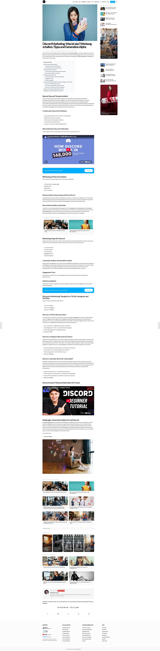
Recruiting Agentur (66, 638)
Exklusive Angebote (49, 80)
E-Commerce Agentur (86, 627)
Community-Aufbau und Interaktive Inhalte (54, 76)
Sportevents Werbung (86, 637)
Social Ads (104, 627)
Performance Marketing (87, 629)
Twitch (84, 98)
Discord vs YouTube (48, 377)
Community (59, 601)
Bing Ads (104, 638)
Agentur (52, 601)
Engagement (48, 253)
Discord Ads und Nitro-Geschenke (52, 73)
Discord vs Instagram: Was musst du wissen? (54, 85)
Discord (62, 124)
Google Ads (72, 208)
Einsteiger (48, 50)
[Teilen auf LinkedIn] (79, 614)
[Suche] (117, 2)
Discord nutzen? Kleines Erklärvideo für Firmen (54, 89)
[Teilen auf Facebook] (48, 614)
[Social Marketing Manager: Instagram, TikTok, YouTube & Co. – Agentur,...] (1, 325)
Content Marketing (66, 637)
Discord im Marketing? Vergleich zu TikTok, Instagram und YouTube (58, 82)
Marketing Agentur (66, 627)
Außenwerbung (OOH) (86, 638)
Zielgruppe (75, 317)
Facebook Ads (81, 208)
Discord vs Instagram (49, 353)
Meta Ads (89, 208)
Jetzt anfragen (89, 170)
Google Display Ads (106, 637)
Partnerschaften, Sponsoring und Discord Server (55, 71)
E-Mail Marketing (85, 631)
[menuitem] (73, 2)
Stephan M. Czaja (54, 592)
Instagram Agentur (66, 631)
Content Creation (65, 635)
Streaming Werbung (86, 635)
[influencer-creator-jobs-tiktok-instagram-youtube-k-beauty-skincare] (69, 22)
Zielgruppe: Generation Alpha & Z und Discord (53, 90)
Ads (49, 601)
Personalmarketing (66, 640)
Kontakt (83, 640)
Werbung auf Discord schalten (50, 69)
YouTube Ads (104, 633)
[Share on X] (58, 614)
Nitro (50, 211)
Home (44, 50)
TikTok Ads (104, 629)
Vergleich (87, 601)
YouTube (90, 56)
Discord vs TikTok (48, 331)
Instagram (83, 56)
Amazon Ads (104, 640)
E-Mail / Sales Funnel (86, 633)
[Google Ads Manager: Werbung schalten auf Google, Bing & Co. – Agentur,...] (159, 325)
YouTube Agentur (65, 633)
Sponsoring (56, 184)
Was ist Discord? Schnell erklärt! (50, 64)
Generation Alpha (73, 53)
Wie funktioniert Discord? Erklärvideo (53, 67)
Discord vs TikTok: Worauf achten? (52, 83)
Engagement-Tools (49, 78)
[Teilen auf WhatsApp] (68, 614)
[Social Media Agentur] (61, 2)
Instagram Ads (105, 631)
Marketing (78, 601)
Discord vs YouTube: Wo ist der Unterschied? (54, 87)
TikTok (78, 56)
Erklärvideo (64, 601)
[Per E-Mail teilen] (89, 614)
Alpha (55, 601)
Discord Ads (45, 211)
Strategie (82, 601)
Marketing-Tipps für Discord (50, 75)
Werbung (91, 601)
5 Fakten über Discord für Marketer (52, 66)
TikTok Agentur (65, 629)
